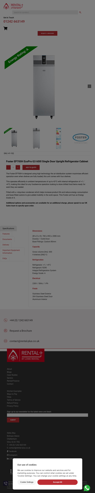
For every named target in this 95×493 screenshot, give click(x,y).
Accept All (57, 482)
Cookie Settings (26, 482)
